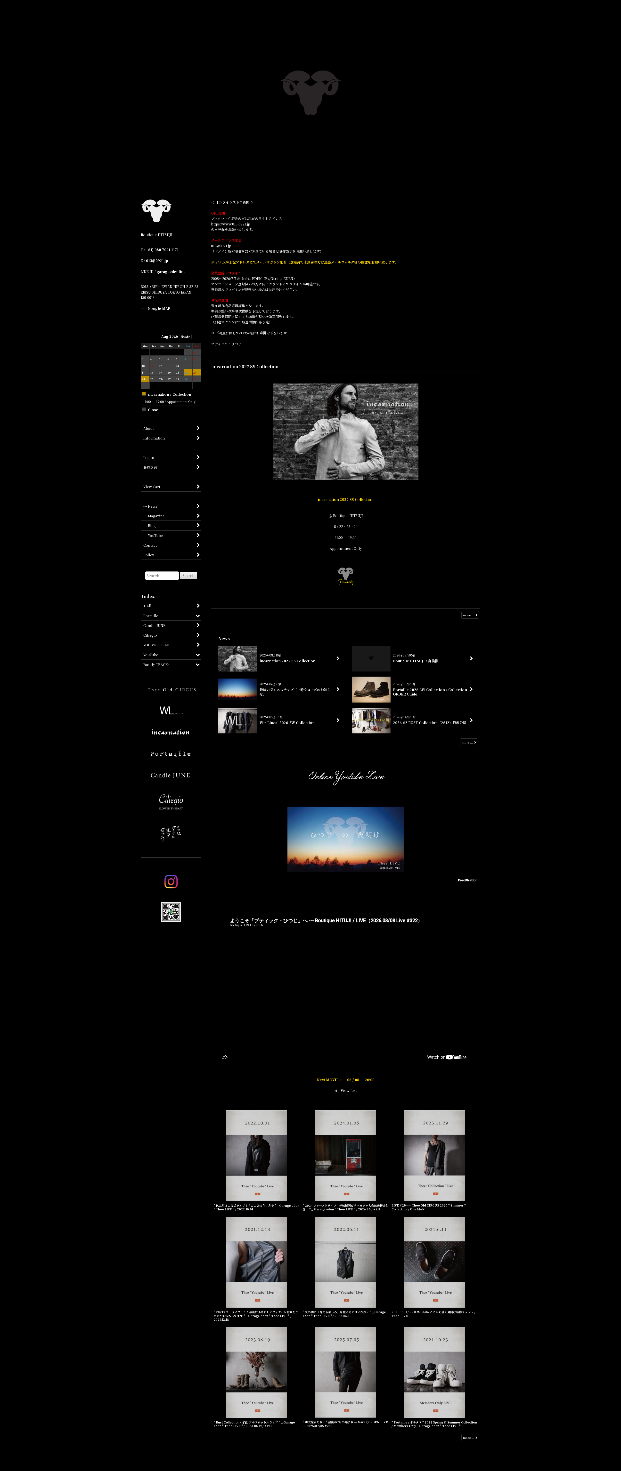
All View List (346, 1090)
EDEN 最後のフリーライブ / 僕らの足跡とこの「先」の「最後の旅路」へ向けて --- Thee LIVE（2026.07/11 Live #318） (346, 888)
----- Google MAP (155, 308)
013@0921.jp (157, 260)
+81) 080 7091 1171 (162, 249)
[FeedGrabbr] (468, 880)
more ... (468, 615)
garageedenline (171, 271)
